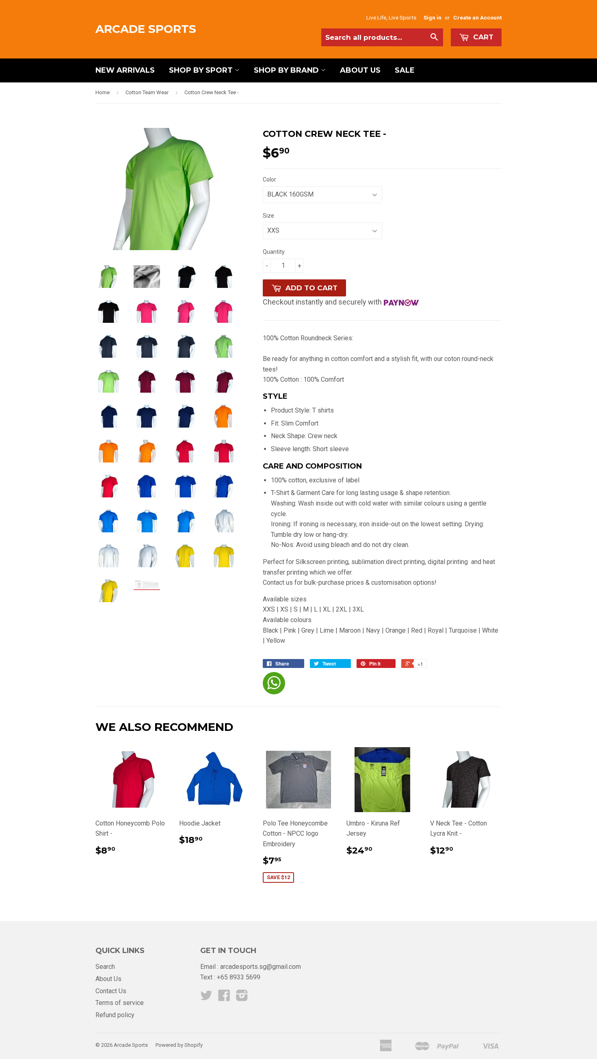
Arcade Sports (145, 29)
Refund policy (114, 1015)
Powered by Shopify (179, 1045)
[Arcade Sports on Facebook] (224, 998)
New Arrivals (125, 70)
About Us (360, 70)
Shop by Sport (202, 70)
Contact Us (110, 991)
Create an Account (477, 17)
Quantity (274, 252)
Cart (482, 37)
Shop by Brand (287, 70)
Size (268, 215)
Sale (405, 70)
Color (269, 179)
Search (105, 966)
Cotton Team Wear (147, 92)
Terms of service (119, 1003)
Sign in (432, 17)
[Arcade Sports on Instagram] (242, 998)
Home (102, 92)
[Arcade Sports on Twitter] (206, 998)
